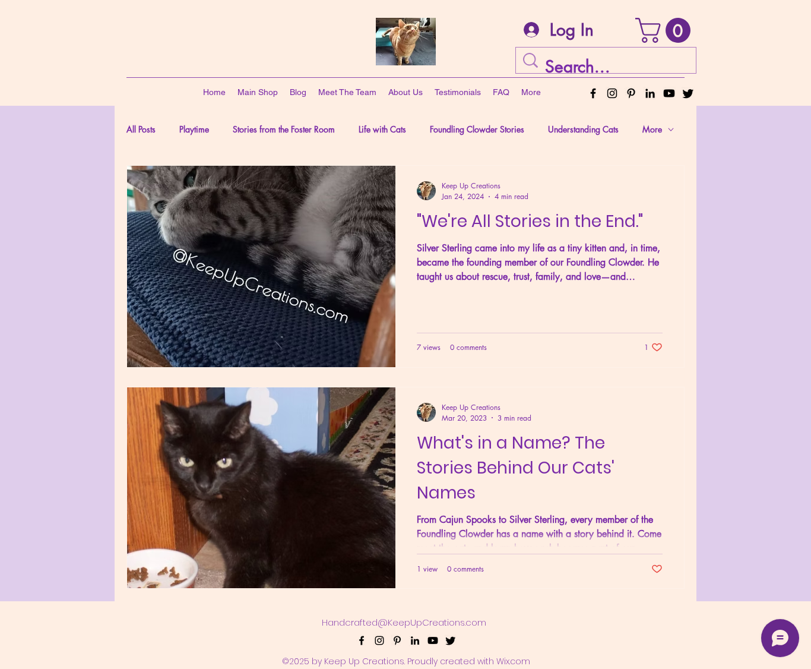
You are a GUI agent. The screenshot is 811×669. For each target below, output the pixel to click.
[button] (665, 30)
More (652, 129)
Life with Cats (382, 129)
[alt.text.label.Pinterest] (631, 93)
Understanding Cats (583, 129)
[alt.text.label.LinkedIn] (650, 93)
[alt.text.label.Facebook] (593, 93)
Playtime (194, 129)
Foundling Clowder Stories (477, 129)
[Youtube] (669, 93)
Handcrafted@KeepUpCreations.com (404, 622)
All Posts (141, 129)
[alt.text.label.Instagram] (612, 93)
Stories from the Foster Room (284, 129)
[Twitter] (688, 93)
